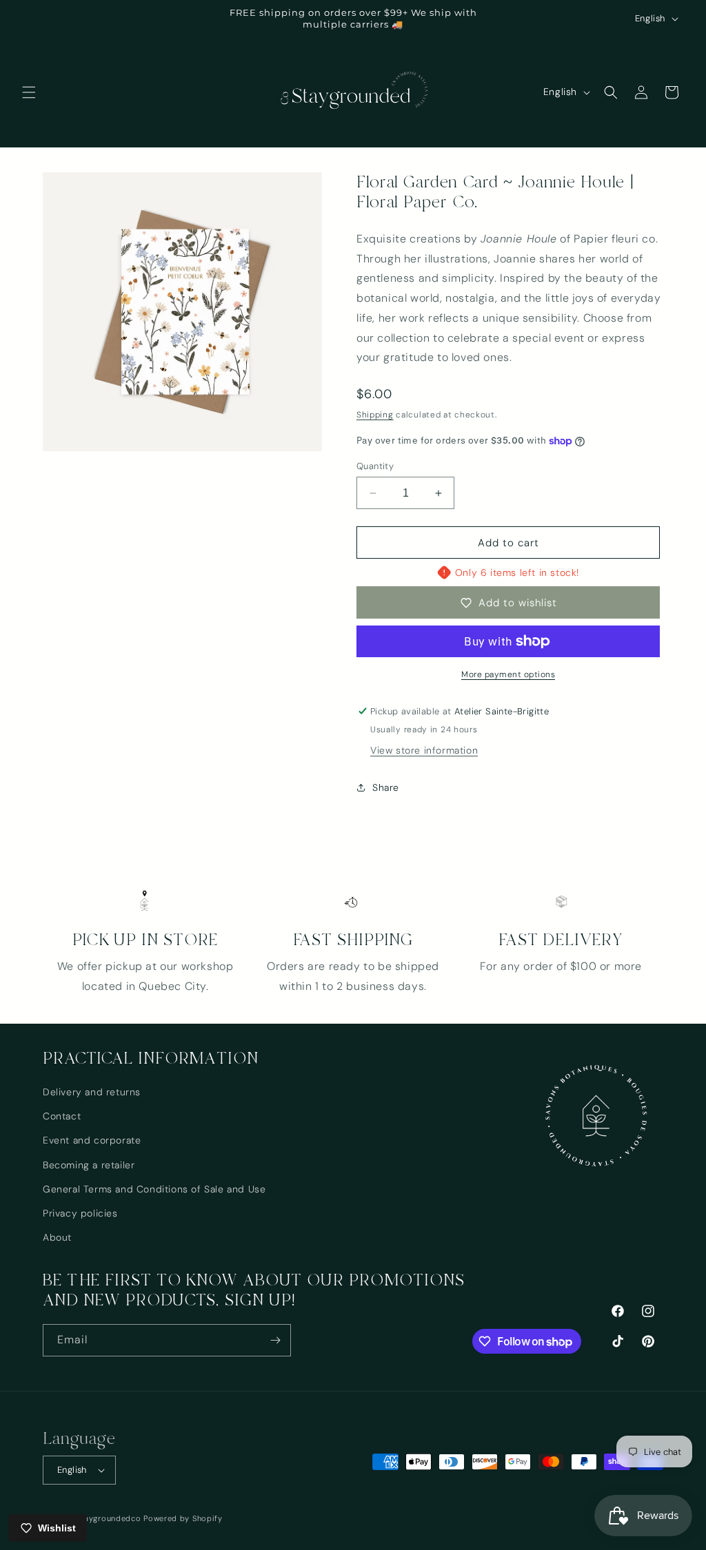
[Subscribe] (275, 1340)
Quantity (375, 466)
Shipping (375, 414)
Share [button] (385, 787)
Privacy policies (80, 1213)
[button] (29, 92)
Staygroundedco (109, 1518)
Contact (62, 1116)
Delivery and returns (92, 1092)
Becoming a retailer (88, 1165)
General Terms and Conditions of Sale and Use (154, 1189)
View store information (424, 750)
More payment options (508, 674)
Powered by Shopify (183, 1518)
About (57, 1237)
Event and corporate (92, 1140)
